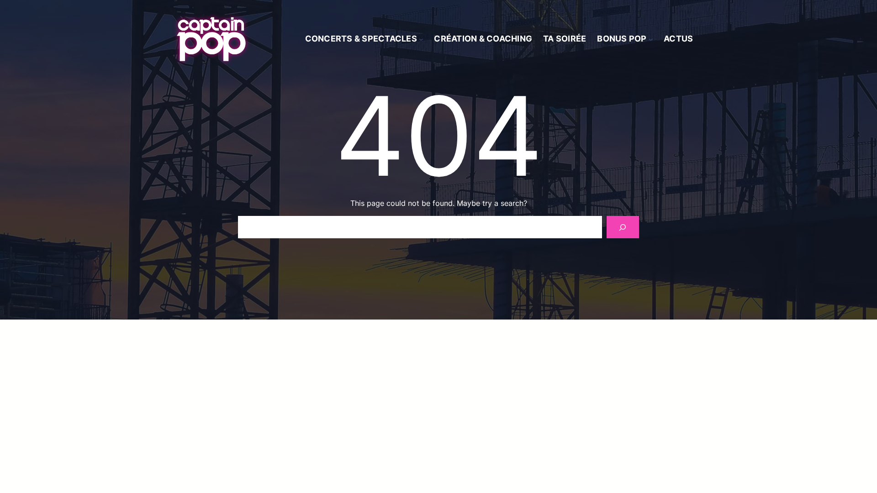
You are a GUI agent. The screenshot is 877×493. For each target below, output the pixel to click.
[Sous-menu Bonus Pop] (651, 39)
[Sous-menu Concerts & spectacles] (421, 39)
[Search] (623, 227)
